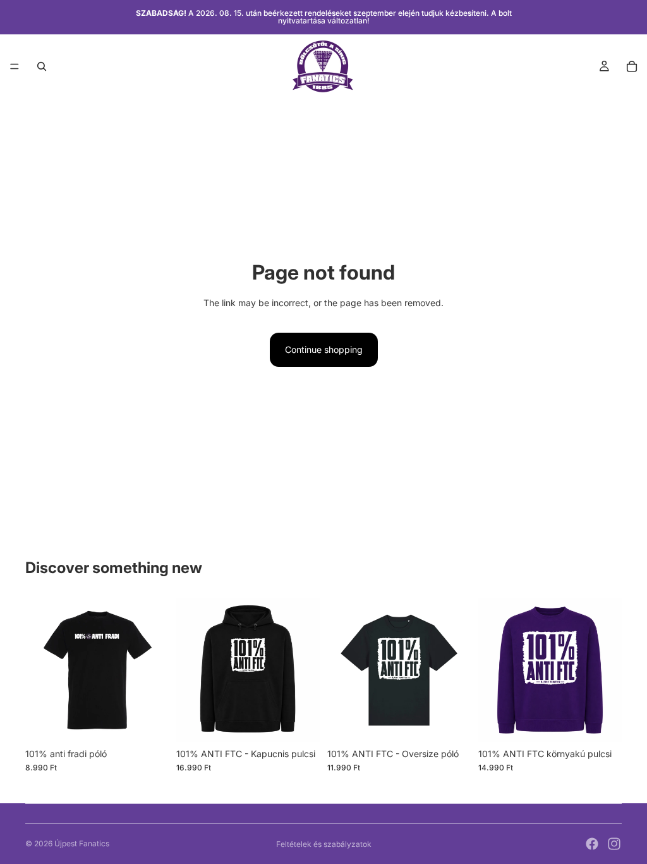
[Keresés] (42, 66)
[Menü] (14, 66)
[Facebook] (592, 843)
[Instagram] (614, 843)
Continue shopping (324, 349)
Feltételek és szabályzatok (324, 844)
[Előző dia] (39, 670)
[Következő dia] (155, 670)
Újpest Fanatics (81, 843)
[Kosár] (632, 66)
